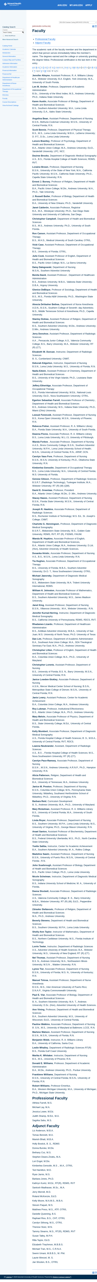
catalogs (9, 1277)
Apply (88, 5)
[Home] (12, 4)
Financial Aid (6, 74)
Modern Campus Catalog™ (62, 1277)
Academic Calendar (9, 49)
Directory (5, 95)
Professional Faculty (45, 39)
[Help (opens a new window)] (96, 26)
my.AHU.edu (76, 5)
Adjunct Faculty (43, 42)
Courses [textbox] (5, 30)
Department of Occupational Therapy (11, 90)
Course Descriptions (9, 102)
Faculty (4, 98)
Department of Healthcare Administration (11, 79)
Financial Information (9, 70)
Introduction (6, 53)
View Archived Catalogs (10, 105)
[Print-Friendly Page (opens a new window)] (93, 26)
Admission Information (9, 63)
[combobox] (78, 22)
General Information (9, 56)
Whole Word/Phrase (10, 35)
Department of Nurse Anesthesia (9, 84)
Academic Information (9, 67)
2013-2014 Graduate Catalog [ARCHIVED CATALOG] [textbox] (74, 22)
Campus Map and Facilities (11, 60)
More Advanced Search (10, 39)
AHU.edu (62, 5)
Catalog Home (7, 46)
